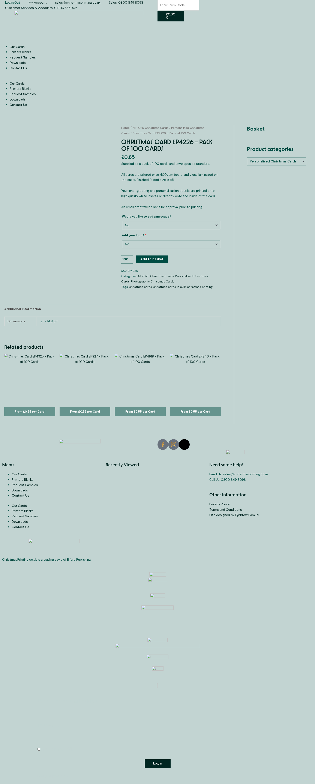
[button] (79, 78)
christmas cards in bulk (169, 287)
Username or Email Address (69, 701)
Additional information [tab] (22, 309)
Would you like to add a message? (146, 216)
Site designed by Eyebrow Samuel (234, 515)
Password (48, 725)
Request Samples (23, 57)
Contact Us (18, 68)
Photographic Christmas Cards (152, 281)
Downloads (18, 63)
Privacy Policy (219, 504)
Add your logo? (134, 235)
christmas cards (140, 287)
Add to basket (152, 259)
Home (125, 128)
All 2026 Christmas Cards (150, 128)
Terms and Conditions (225, 510)
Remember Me (57, 749)
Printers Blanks (20, 52)
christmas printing (200, 287)
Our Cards (17, 47)
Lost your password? (53, 776)
